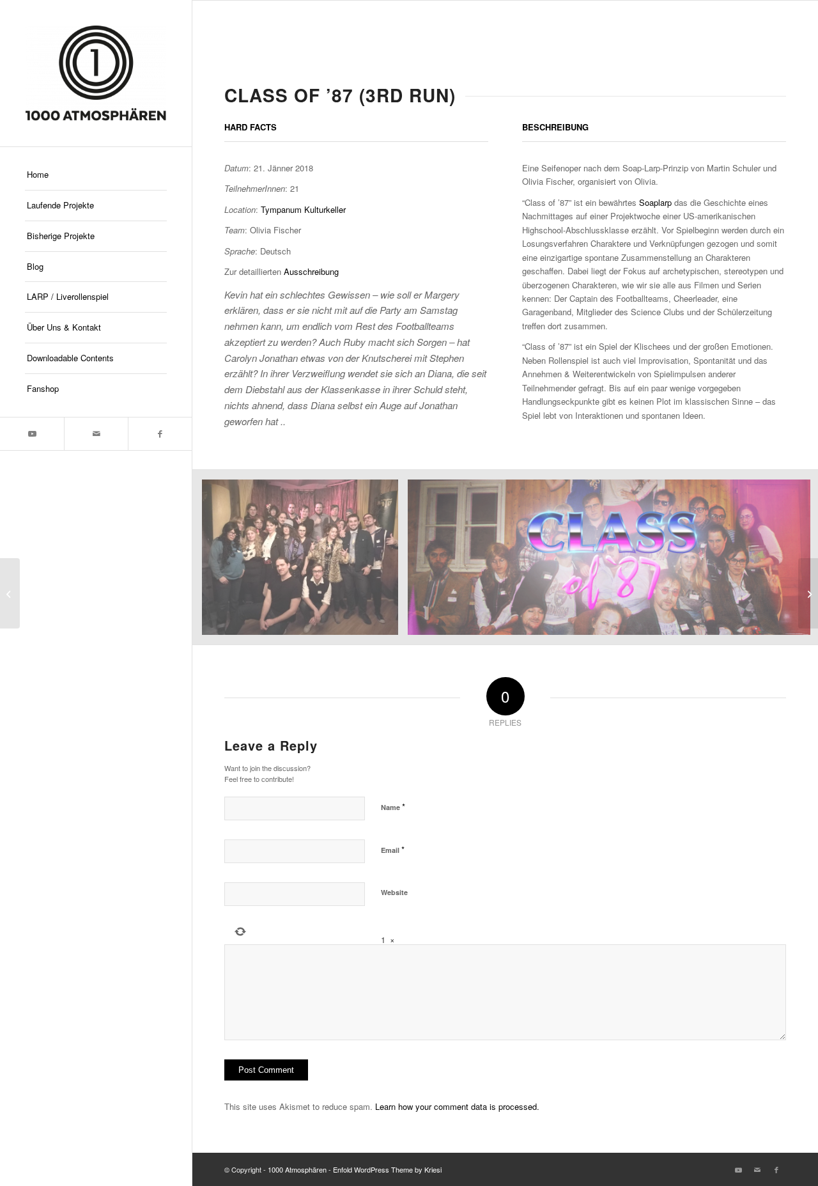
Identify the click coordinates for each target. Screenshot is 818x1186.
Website (394, 892)
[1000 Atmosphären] (96, 73)
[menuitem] (96, 175)
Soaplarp (655, 202)
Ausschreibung (311, 271)
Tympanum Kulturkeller (303, 209)
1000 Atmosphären (297, 1169)
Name (393, 806)
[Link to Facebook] (160, 433)
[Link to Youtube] (32, 433)
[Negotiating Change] (808, 593)
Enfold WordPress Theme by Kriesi (387, 1169)
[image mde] (305, 562)
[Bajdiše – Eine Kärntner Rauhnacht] (10, 593)
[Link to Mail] (96, 433)
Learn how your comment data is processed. (457, 1106)
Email (393, 849)
